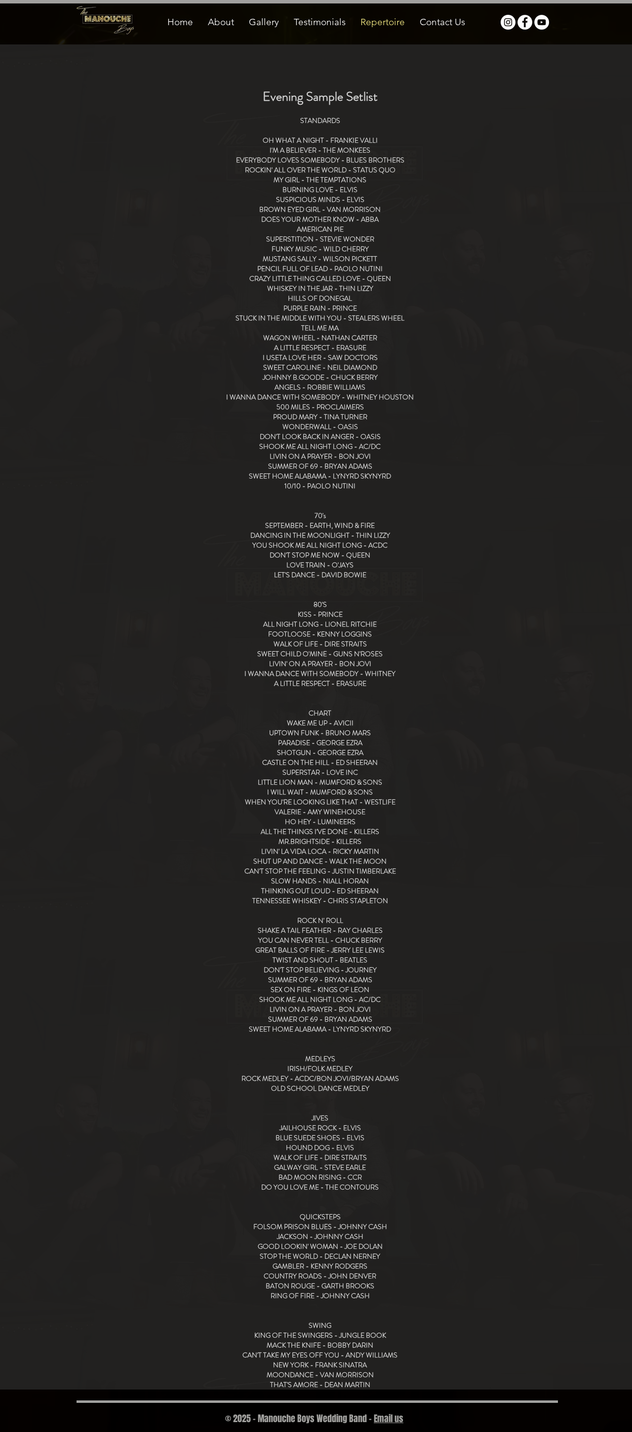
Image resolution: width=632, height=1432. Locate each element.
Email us (388, 1418)
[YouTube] (541, 22)
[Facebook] (524, 22)
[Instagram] (508, 22)
